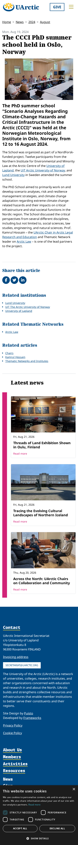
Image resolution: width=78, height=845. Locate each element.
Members (12, 757)
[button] (39, 838)
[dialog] (39, 815)
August (45, 22)
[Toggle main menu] (71, 7)
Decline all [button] (57, 828)
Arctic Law (24, 241)
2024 (31, 22)
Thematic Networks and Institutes (26, 361)
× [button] (73, 789)
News (20, 22)
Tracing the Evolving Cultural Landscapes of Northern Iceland (40, 513)
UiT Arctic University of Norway (43, 170)
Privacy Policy (12, 725)
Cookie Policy (12, 733)
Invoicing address (15, 657)
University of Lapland (18, 311)
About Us (12, 750)
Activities (15, 764)
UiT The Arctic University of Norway (27, 307)
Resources (14, 771)
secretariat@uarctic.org (21, 665)
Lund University (13, 175)
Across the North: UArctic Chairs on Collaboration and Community (41, 580)
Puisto (28, 713)
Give (57, 6)
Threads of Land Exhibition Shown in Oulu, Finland (42, 445)
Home (6, 22)
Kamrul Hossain (15, 357)
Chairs (9, 353)
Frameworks (32, 718)
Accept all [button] (20, 828)
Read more (20, 453)
